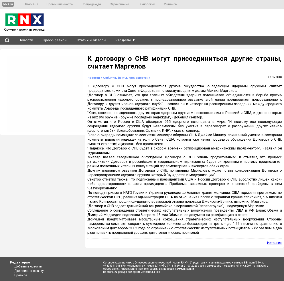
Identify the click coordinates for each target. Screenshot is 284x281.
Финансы (170, 4)
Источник (274, 243)
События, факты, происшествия (126, 77)
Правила (20, 275)
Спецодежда (91, 4)
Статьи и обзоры (91, 40)
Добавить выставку (29, 271)
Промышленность (60, 4)
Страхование (119, 4)
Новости (26, 40)
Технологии (146, 4)
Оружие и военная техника (24, 29)
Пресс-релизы (55, 40)
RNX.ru (8, 4)
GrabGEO (31, 4)
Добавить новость (28, 266)
